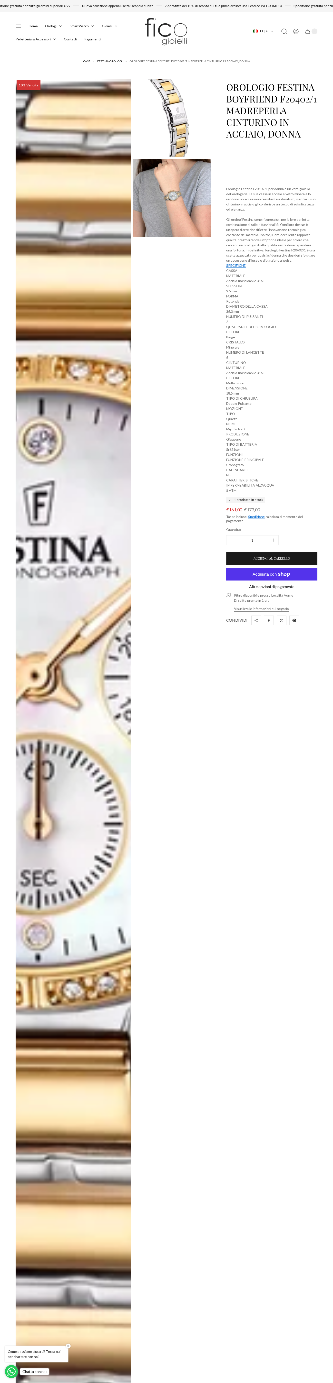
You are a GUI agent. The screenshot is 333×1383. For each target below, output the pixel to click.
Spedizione (256, 517)
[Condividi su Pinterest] (294, 620)
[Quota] (256, 620)
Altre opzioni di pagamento (271, 586)
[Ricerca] (284, 31)
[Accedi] (296, 31)
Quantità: (233, 529)
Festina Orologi (110, 61)
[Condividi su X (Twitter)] (281, 620)
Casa (86, 61)
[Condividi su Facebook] (269, 620)
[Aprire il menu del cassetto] (18, 26)
